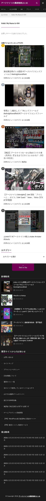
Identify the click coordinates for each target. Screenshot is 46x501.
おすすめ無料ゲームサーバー (14, 394)
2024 (6, 455)
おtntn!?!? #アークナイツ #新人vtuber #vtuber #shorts (22, 238)
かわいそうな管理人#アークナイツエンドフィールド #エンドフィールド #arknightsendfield (29, 285)
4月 (18, 438)
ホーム (3, 9)
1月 (9, 438)
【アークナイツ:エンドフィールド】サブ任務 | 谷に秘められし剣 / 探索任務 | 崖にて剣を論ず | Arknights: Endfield (28, 338)
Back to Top (23, 267)
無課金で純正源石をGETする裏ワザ (16, 406)
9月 (33, 446)
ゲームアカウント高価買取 (13, 413)
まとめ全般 (13, 9)
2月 (12, 438)
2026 (6, 438)
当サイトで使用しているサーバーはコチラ (19, 388)
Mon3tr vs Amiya (19, 296)
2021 (6, 480)
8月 (30, 438)
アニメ (28, 9)
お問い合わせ (8, 357)
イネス (37, 9)
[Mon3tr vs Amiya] (6, 300)
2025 (6, 446)
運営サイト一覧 (9, 382)
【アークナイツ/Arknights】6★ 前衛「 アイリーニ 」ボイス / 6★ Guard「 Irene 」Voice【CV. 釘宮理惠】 (23, 197)
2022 (6, 472)
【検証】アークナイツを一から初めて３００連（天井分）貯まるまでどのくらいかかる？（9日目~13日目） (23, 155)
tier (22, 9)
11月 (40, 446)
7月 (27, 438)
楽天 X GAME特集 (10, 400)
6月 (24, 438)
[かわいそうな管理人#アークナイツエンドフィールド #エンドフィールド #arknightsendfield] (6, 286)
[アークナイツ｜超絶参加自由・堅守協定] (6, 326)
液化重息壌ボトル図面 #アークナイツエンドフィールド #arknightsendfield (23, 73)
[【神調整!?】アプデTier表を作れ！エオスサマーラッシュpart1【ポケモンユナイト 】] (6, 313)
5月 (21, 438)
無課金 (24, 162)
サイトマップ (8, 363)
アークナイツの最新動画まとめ (29, 496)
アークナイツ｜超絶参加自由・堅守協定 (27, 322)
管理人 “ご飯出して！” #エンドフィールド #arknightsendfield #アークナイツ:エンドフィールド (23, 113)
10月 (36, 446)
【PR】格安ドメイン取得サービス (16, 425)
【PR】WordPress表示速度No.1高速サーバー (20, 419)
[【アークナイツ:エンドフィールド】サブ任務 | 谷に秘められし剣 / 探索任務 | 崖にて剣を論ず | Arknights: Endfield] (6, 340)
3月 (15, 438)
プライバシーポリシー (12, 369)
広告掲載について (10, 376)
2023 (6, 463)
